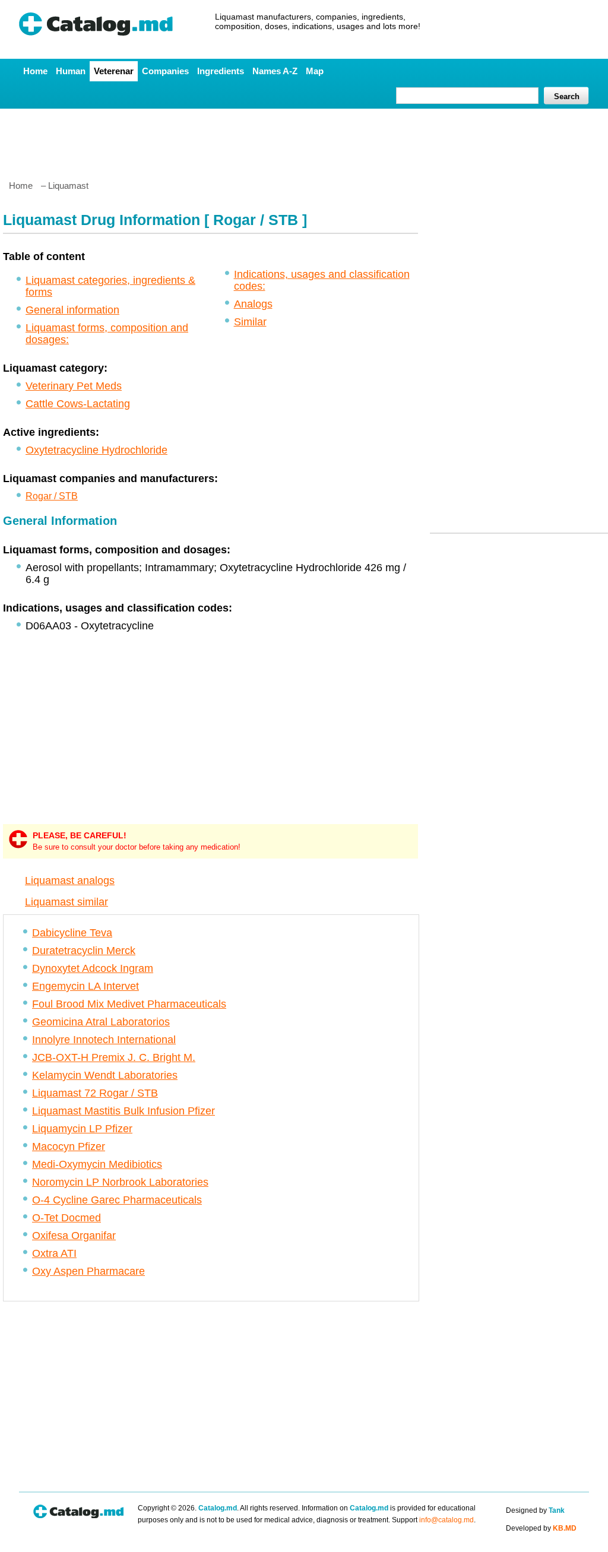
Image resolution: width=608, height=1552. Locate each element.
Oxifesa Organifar (74, 1235)
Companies (165, 71)
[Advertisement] (303, 139)
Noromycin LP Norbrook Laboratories (120, 1182)
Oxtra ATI (54, 1253)
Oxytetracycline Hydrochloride (96, 450)
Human (71, 71)
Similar (250, 322)
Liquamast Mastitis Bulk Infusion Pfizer (123, 1111)
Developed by (541, 1528)
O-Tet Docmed (66, 1218)
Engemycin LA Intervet (85, 986)
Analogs (253, 304)
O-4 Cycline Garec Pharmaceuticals (117, 1200)
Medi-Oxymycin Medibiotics (97, 1164)
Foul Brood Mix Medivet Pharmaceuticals (129, 1004)
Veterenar (114, 71)
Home (35, 71)
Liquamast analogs (70, 880)
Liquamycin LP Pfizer (82, 1129)
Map (315, 71)
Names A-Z (274, 71)
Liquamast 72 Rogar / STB (95, 1093)
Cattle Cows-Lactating (78, 404)
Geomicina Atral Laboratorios (101, 1022)
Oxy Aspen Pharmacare (88, 1271)
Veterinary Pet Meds (74, 386)
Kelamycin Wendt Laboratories (105, 1075)
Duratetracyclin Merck (83, 950)
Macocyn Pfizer (68, 1146)
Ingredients (220, 71)
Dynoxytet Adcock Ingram (92, 968)
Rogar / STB (52, 496)
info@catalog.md (446, 1520)
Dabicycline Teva (72, 933)
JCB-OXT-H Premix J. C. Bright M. (113, 1057)
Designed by (535, 1510)
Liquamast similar (66, 902)
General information (72, 310)
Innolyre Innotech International (104, 1040)
